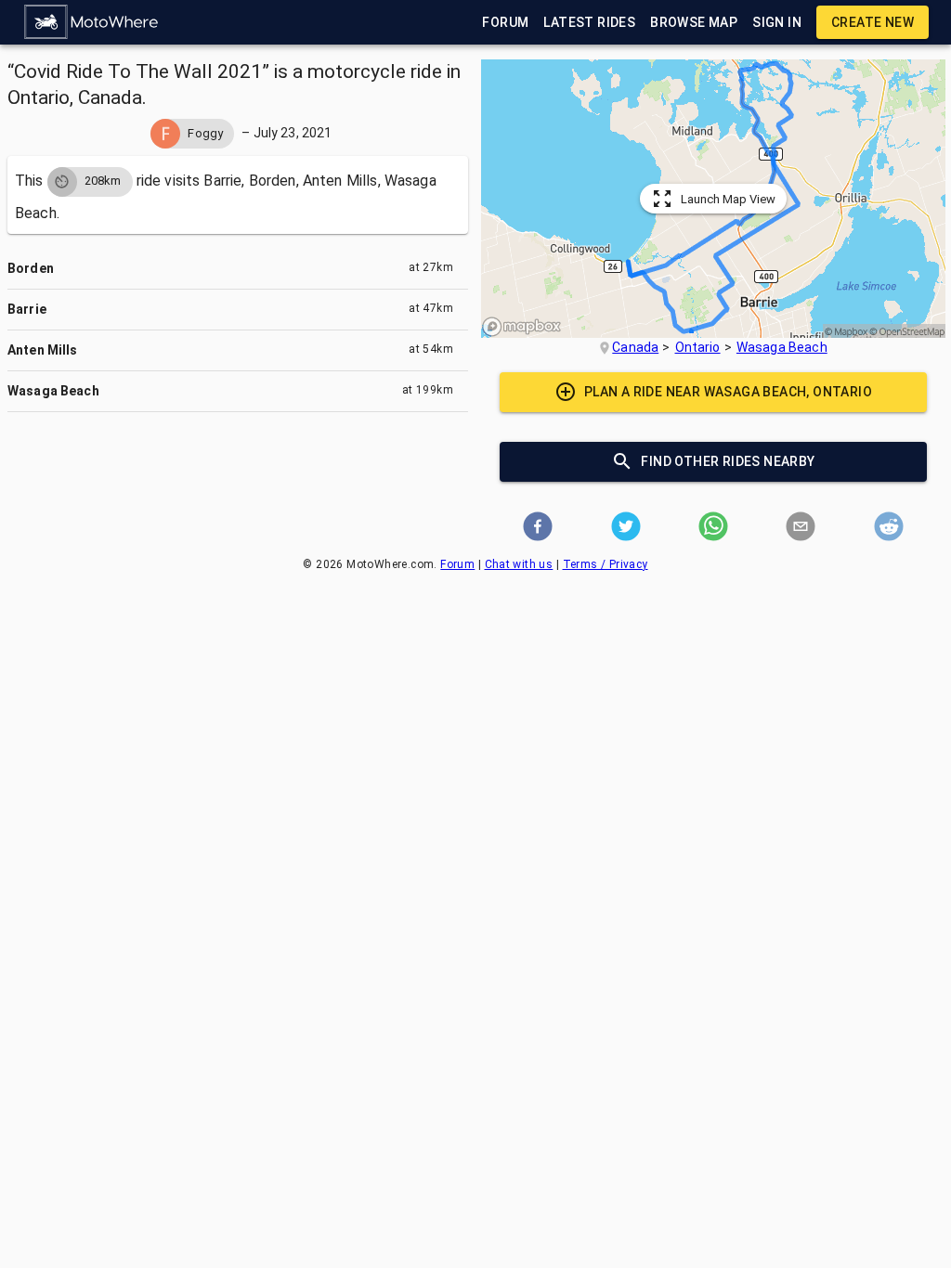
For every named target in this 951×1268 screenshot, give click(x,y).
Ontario (698, 347)
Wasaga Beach (781, 347)
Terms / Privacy (605, 564)
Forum (457, 564)
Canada (635, 347)
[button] (92, 22)
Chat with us (519, 564)
